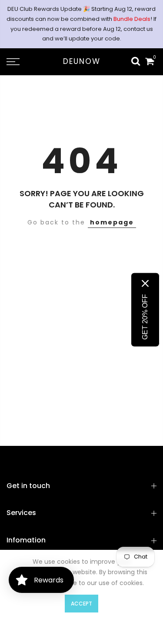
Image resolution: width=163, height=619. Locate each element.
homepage (112, 222)
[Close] (145, 283)
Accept (81, 603)
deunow (81, 62)
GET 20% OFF (145, 316)
